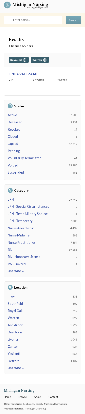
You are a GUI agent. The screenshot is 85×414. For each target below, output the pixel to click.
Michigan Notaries (14, 408)
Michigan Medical (32, 403)
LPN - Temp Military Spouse (28, 214)
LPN (11, 199)
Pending (14, 151)
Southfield (15, 304)
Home (7, 396)
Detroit (13, 361)
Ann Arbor (15, 325)
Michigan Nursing (30, 5)
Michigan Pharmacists (55, 403)
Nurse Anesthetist (21, 228)
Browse (22, 396)
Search (73, 20)
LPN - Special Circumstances (28, 206)
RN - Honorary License (24, 257)
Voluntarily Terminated (25, 158)
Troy (11, 296)
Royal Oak (15, 311)
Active (12, 115)
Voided (13, 165)
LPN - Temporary (20, 221)
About (37, 396)
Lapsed (13, 144)
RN (10, 250)
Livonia (13, 339)
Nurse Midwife (18, 235)
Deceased (15, 122)
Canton (13, 347)
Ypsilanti (14, 354)
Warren (13, 318)
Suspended (16, 172)
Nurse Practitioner (21, 243)
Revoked (14, 129)
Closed (13, 137)
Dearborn (15, 332)
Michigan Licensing (36, 408)
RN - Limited (17, 264)
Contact (53, 396)
